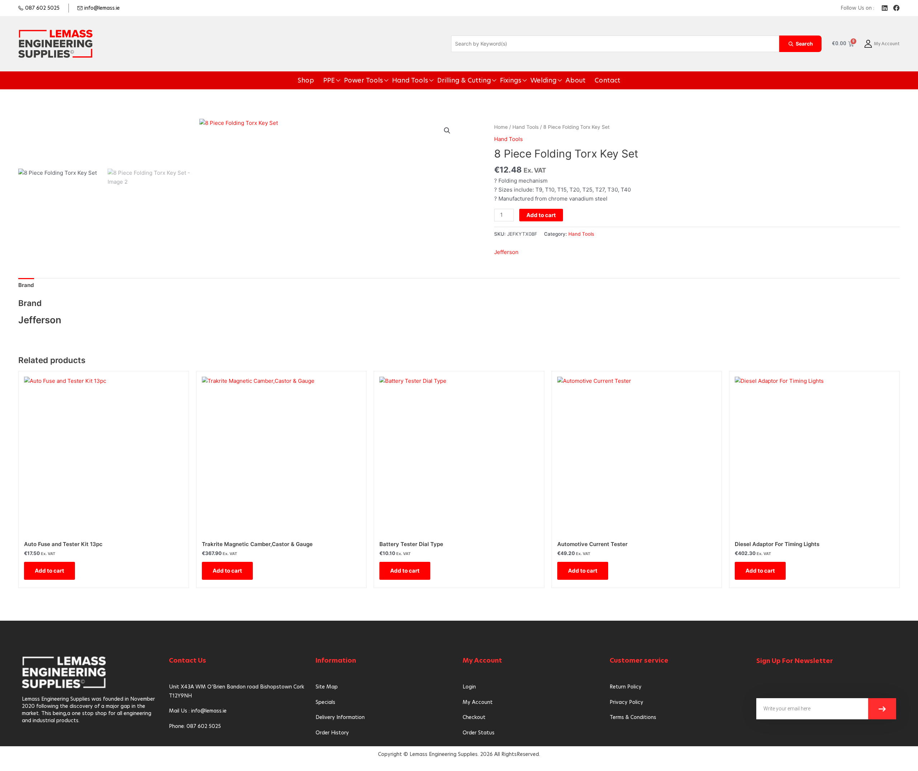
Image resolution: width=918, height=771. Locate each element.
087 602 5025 (42, 7)
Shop (333, 80)
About (554, 80)
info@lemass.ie (102, 7)
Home (501, 127)
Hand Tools (420, 80)
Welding (527, 80)
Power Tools (382, 80)
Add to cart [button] (49, 570)
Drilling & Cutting (463, 80)
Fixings (501, 80)
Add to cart (541, 215)
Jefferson (506, 252)
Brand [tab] (26, 285)
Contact (581, 80)
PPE (353, 80)
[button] (447, 130)
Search (804, 44)
